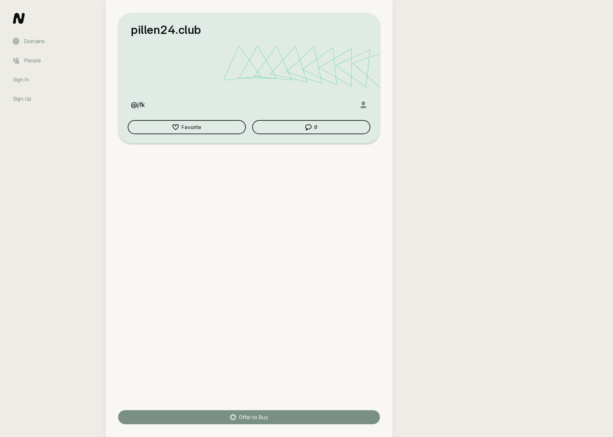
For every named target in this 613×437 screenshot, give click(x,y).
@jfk (138, 105)
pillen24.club (166, 30)
